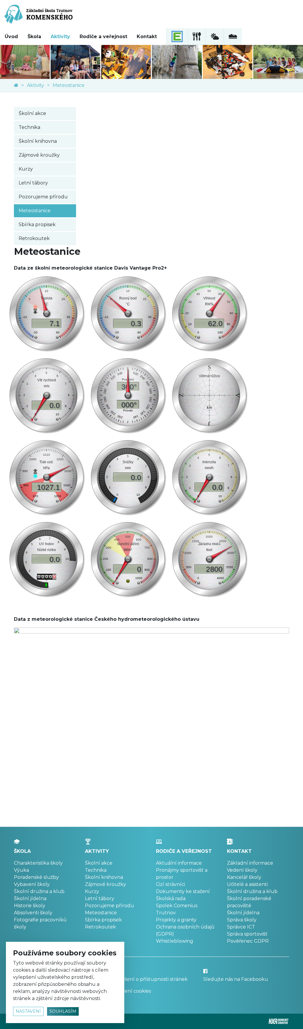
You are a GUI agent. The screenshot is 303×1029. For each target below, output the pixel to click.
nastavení (28, 1011)
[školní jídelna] (197, 36)
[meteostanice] (215, 36)
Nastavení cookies (130, 991)
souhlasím (62, 1011)
